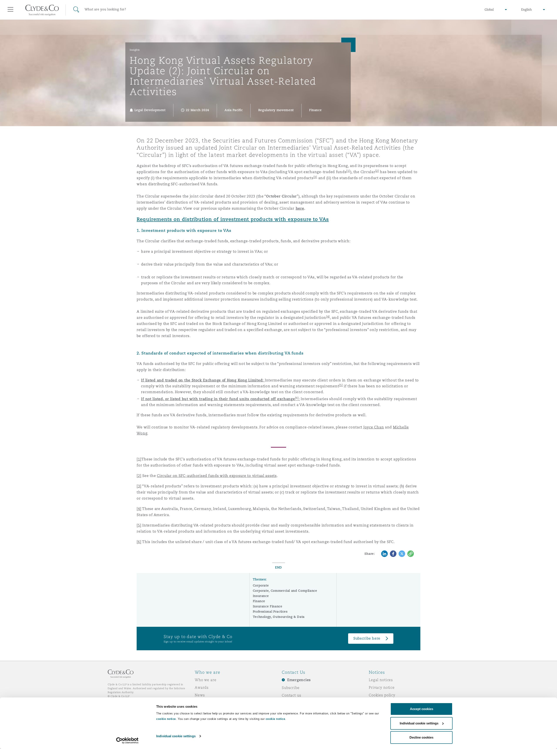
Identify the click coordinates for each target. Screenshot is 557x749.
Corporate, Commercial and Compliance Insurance (285, 593)
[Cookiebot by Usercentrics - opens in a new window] (127, 740)
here (300, 208)
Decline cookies (421, 737)
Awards (202, 687)
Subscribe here (366, 638)
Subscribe (291, 687)
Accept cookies (421, 709)
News (200, 695)
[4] (328, 316)
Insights (135, 49)
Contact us (291, 695)
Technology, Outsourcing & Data (279, 617)
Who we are (205, 680)
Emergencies (299, 680)
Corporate (261, 585)
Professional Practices (270, 612)
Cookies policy (382, 695)
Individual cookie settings (176, 736)
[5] (139, 525)
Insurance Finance (267, 606)
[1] (139, 459)
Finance (259, 601)
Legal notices (381, 680)
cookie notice (166, 719)
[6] (139, 542)
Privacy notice (382, 687)
